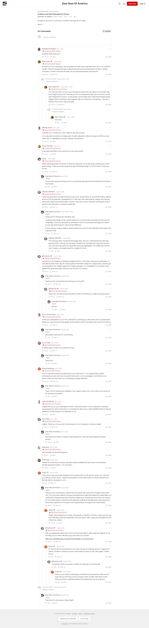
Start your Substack (69, 619)
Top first (108, 31)
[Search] (120, 4)
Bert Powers (46, 61)
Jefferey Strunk (47, 128)
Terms (80, 614)
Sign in (142, 4)
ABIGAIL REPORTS (48, 192)
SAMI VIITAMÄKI (48, 401)
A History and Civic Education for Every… (54, 14)
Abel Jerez (45, 447)
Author (48, 178)
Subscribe (132, 4)
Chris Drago (46, 343)
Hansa (44, 159)
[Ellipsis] (110, 48)
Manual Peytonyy (48, 368)
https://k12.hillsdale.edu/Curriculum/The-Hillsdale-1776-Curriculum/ (69, 539)
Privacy (74, 614)
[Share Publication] (124, 4)
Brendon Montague (49, 49)
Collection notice (89, 614)
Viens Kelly (46, 419)
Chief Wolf (45, 460)
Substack (64, 624)
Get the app (84, 619)
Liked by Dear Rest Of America (52, 51)
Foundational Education (48, 11)
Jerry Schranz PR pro (49, 314)
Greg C (44, 472)
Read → (40, 24)
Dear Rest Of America (45, 16)
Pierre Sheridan (47, 146)
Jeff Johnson (46, 256)
